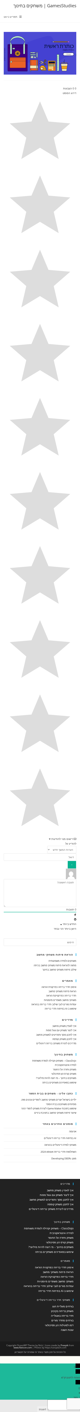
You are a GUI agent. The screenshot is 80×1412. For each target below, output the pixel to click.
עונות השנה (67, 1330)
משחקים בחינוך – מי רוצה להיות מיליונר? (56, 1078)
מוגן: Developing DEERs (63, 1158)
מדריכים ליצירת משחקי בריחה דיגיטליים (56, 1043)
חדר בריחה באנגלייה (62, 1315)
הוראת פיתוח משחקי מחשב (62, 991)
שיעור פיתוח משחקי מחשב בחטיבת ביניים (55, 1112)
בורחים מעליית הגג (62, 1306)
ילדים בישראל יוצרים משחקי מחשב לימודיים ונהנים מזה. (48, 1099)
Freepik (64, 1345)
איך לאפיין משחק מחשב (64, 1026)
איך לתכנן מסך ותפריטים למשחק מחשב (56, 1034)
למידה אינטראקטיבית (65, 1065)
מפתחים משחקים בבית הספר (61, 1104)
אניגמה (72, 1131)
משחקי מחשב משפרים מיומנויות (60, 1000)
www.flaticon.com (23, 1347)
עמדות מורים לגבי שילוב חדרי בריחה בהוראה (53, 1004)
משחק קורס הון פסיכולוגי (63, 1073)
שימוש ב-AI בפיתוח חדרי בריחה (60, 1008)
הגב (75, 1397)
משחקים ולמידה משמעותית (62, 960)
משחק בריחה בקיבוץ (62, 1311)
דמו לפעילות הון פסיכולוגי (59, 1325)
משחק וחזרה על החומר (64, 1069)
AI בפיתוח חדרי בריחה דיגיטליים (60, 1138)
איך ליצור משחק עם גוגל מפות (61, 1030)
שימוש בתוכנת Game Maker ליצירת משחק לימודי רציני (48, 1108)
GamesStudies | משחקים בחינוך (44, 5)
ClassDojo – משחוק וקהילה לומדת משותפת (54, 1060)
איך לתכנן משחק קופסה (64, 1039)
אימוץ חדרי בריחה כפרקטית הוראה (58, 987)
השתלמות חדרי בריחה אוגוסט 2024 (58, 1151)
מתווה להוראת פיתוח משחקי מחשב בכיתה (55, 965)
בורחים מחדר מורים (62, 1320)
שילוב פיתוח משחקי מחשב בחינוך (59, 969)
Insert (42, 1409)
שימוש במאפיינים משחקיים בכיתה (59, 1082)
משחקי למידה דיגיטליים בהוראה (60, 1144)
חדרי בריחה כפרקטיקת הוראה (61, 995)
